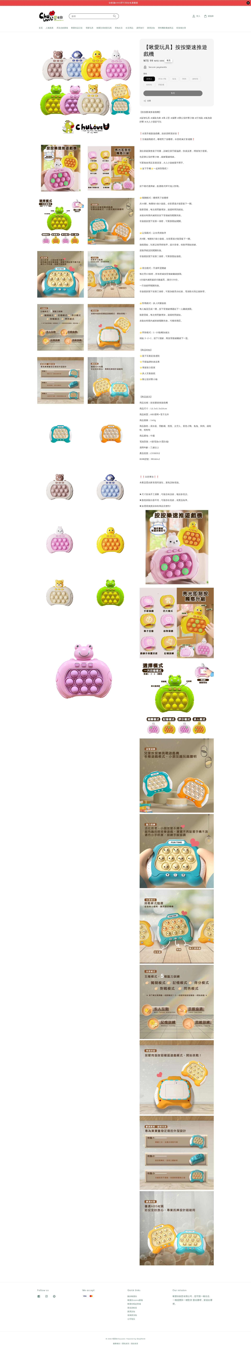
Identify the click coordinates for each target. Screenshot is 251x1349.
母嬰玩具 (89, 28)
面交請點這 (132, 1308)
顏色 (145, 74)
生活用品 (129, 28)
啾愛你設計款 (77, 28)
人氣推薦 (49, 28)
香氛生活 (118, 28)
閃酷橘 (161, 85)
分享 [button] (149, 101)
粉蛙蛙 (149, 85)
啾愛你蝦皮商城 (134, 1304)
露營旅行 (140, 28)
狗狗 (184, 79)
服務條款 (116, 1344)
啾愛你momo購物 (135, 1300)
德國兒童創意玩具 (104, 28)
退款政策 (134, 1344)
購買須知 (151, 28)
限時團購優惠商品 (165, 28)
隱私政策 (125, 1344)
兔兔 (174, 79)
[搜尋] (114, 16)
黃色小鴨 (162, 79)
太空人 (149, 79)
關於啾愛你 (132, 1296)
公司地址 (131, 1319)
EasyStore (141, 1339)
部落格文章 (181, 28)
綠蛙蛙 (195, 79)
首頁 (41, 28)
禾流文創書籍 (62, 28)
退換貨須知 (132, 1315)
